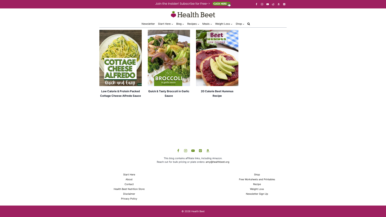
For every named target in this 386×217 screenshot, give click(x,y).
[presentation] (120, 58)
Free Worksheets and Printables (257, 179)
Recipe (257, 184)
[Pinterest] (284, 4)
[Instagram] (262, 4)
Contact (129, 184)
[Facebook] (256, 4)
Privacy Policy (129, 198)
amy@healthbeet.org (217, 161)
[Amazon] (278, 4)
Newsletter (148, 23)
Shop (257, 174)
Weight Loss (257, 188)
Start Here (129, 174)
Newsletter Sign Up (257, 193)
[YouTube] (267, 4)
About (129, 179)
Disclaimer (129, 193)
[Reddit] (273, 4)
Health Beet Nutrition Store (129, 188)
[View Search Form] (248, 24)
